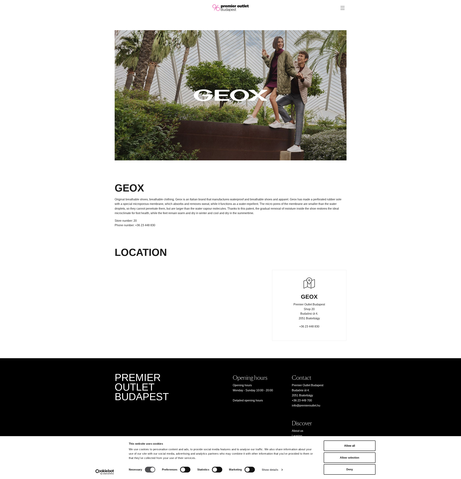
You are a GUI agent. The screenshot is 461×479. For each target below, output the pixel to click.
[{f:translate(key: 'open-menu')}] (343, 8)
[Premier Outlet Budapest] (230, 7)
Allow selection (349, 457)
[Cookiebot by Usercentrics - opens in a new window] (104, 472)
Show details (270, 469)
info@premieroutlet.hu (306, 405)
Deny (349, 469)
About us (297, 430)
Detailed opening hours (248, 400)
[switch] (185, 469)
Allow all (349, 445)
